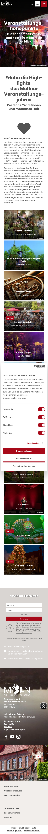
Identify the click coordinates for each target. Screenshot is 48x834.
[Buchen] (44, 4)
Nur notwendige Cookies (24, 466)
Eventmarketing (12, 813)
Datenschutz (29, 828)
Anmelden (24, 619)
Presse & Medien (12, 795)
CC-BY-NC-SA (39, 299)
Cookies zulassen (24, 451)
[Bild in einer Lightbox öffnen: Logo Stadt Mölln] (17, 690)
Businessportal (11, 786)
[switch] (41, 417)
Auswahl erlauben (24, 458)
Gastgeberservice (13, 791)
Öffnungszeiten (12, 721)
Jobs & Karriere (11, 808)
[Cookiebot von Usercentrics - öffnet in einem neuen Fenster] (34, 366)
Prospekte (9, 724)
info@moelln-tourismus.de (21, 717)
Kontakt (8, 817)
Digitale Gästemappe (14, 729)
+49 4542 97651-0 (16, 714)
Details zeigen (33, 443)
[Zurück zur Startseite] (6, 3)
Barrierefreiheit (32, 830)
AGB (34, 631)
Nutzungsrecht (14, 830)
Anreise (8, 726)
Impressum (16, 828)
